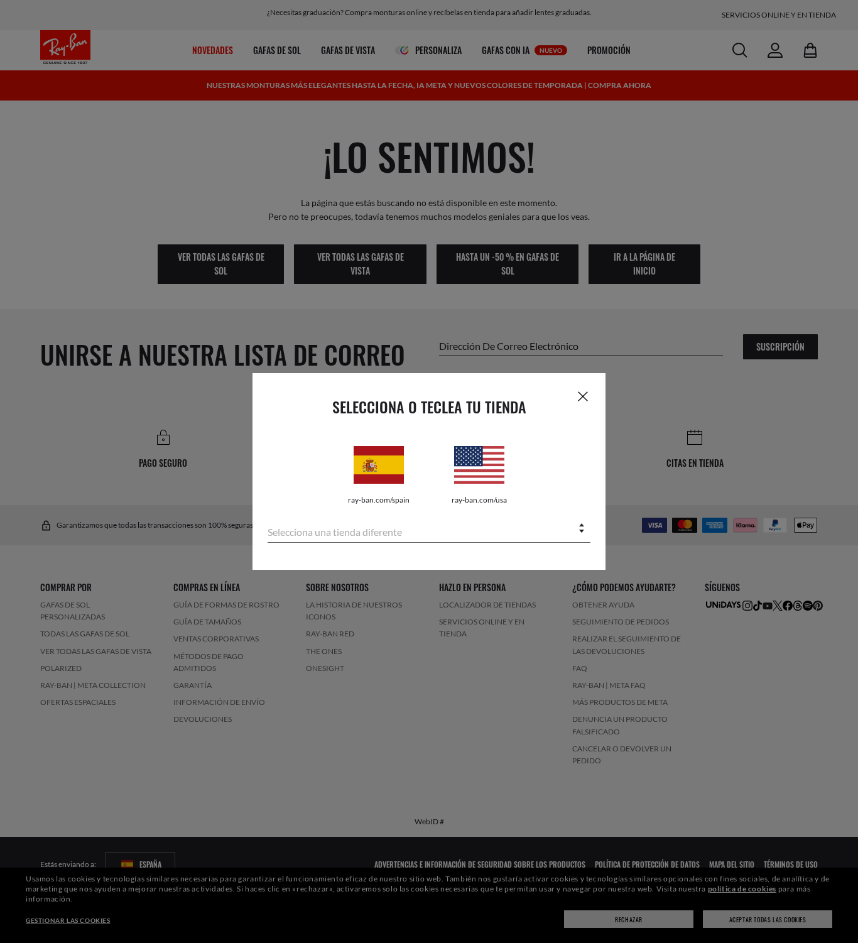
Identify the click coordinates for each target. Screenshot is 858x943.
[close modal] (582, 395)
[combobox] (429, 529)
